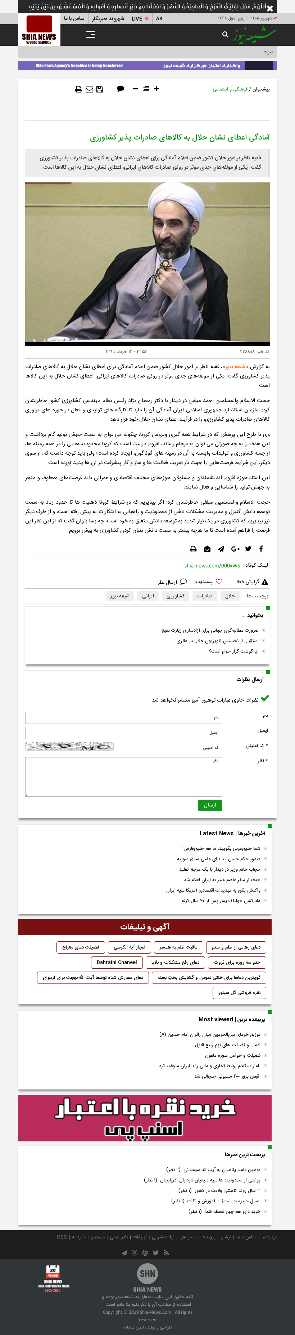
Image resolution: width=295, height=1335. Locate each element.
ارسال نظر (168, 582)
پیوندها (208, 1237)
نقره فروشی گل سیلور (239, 993)
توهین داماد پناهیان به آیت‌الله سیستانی (213, 1170)
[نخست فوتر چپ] (54, 1278)
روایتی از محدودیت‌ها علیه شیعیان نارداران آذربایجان (202, 1180)
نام (265, 716)
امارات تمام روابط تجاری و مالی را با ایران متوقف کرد (209, 1066)
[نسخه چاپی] (78, 89)
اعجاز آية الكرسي (129, 947)
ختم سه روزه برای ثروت (237, 963)
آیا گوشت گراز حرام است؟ (234, 651)
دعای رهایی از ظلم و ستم (236, 947)
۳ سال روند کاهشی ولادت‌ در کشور (219, 1191)
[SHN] (39, 29)
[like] (212, 583)
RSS (62, 1237)
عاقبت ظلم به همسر (179, 947)
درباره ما (269, 1237)
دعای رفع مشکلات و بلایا (175, 963)
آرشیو (226, 1237)
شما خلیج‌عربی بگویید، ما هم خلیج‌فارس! (221, 849)
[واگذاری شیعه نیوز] (147, 64)
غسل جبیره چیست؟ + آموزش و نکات (215, 1201)
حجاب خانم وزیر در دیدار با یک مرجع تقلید (219, 870)
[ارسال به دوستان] (89, 89)
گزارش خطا (248, 582)
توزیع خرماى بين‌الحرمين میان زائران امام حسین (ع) (209, 1035)
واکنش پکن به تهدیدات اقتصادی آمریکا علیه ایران (213, 890)
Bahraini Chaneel (117, 963)
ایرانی (148, 596)
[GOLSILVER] (145, 1118)
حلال (230, 596)
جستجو (98, 1237)
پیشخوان (261, 89)
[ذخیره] (99, 89)
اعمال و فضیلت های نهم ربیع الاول (227, 1045)
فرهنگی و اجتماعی (230, 89)
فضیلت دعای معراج (80, 947)
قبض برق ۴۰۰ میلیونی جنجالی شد (227, 1076)
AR (159, 19)
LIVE (137, 19)
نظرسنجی (119, 1237)
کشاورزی (176, 596)
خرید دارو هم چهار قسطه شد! (224, 1212)
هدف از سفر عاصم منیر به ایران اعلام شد (222, 880)
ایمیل (263, 731)
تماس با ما (74, 18)
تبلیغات (140, 1237)
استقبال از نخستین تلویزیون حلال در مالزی (218, 641)
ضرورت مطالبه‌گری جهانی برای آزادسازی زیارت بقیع (210, 631)
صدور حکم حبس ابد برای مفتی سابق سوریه (218, 859)
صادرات (205, 596)
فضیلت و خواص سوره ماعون (232, 1056)
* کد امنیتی (257, 746)
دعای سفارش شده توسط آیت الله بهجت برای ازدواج (93, 978)
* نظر (263, 761)
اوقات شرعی (163, 1237)
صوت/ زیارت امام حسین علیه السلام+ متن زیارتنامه (224, 52)
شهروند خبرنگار (108, 18)
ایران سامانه (133, 1327)
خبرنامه (79, 1237)
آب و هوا (188, 1237)
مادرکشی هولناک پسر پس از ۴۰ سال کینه (221, 901)
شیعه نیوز (235, 366)
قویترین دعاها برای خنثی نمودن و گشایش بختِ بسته (209, 978)
